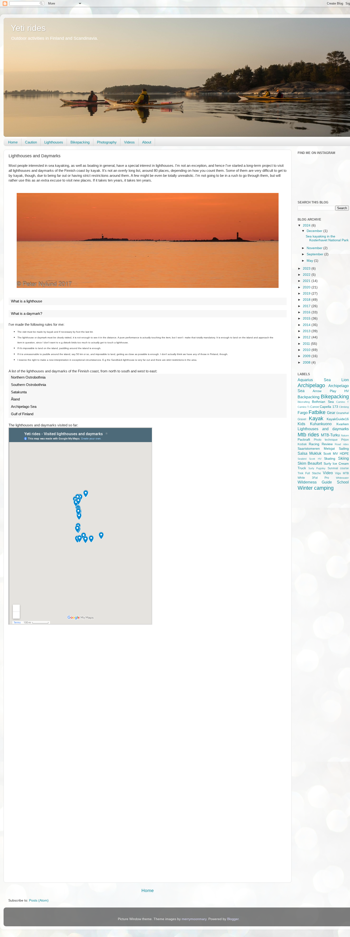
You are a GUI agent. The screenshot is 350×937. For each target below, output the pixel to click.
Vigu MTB (342, 473)
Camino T (342, 401)
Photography (107, 142)
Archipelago (311, 385)
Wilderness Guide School (323, 482)
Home (13, 142)
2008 (307, 362)
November (315, 248)
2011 (307, 343)
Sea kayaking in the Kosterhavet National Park (327, 238)
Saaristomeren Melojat (316, 448)
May (310, 260)
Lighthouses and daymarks (323, 429)
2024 (307, 225)
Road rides (342, 444)
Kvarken (342, 424)
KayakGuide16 (338, 419)
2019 (307, 293)
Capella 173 (329, 407)
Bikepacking (80, 142)
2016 (307, 312)
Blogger (233, 919)
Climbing (344, 406)
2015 (307, 318)
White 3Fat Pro (313, 477)
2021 (307, 281)
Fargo (303, 412)
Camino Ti (303, 406)
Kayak (316, 418)
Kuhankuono (321, 424)
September (315, 254)
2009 (307, 356)
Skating (329, 458)
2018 (307, 299)
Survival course (338, 468)
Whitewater (342, 477)
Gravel (302, 419)
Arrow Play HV (331, 391)
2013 (307, 331)
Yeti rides (28, 28)
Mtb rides (308, 435)
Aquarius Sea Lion (323, 380)
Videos (129, 142)
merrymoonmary (194, 919)
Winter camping (316, 488)
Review (327, 444)
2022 (307, 274)
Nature (345, 435)
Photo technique (326, 439)
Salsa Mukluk (309, 453)
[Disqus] (148, 694)
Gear (331, 412)
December (315, 231)
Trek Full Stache (309, 473)
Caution (31, 142)
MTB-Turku (330, 435)
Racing (314, 444)
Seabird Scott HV (309, 458)
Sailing (344, 448)
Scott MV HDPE (336, 453)
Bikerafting (304, 401)
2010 (307, 350)
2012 (307, 337)
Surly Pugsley (317, 468)
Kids (301, 424)
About (146, 142)
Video (328, 473)
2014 (307, 325)
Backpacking (309, 397)
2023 (307, 268)
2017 (307, 306)
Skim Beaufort (310, 463)
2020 (307, 287)
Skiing (343, 458)
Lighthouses (53, 142)
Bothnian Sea (323, 402)
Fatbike (317, 412)
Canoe (314, 407)
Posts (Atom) (39, 900)
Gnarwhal (342, 413)
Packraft (304, 439)
